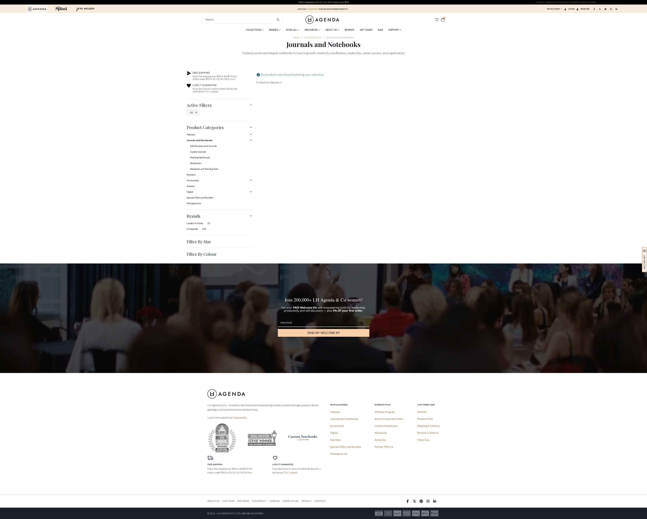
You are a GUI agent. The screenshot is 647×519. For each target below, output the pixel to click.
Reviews (349, 30)
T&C (207, 91)
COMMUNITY (312, 9)
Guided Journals (198, 151)
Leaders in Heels (195, 223)
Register (585, 9)
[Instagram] (611, 9)
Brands (273, 30)
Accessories (193, 180)
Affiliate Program (385, 411)
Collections (253, 30)
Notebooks (195, 163)
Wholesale (381, 432)
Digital (190, 191)
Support (394, 30)
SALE (380, 30)
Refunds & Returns (427, 432)
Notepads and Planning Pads (204, 168)
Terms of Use (290, 500)
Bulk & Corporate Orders (389, 418)
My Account (553, 9)
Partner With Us (384, 446)
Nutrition (191, 174)
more (232, 79)
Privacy (306, 500)
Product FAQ (425, 418)
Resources (311, 30)
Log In (571, 9)
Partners (243, 500)
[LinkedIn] (616, 9)
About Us (331, 30)
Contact (320, 500)
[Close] (644, 250)
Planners (191, 134)
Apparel (190, 186)
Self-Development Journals (203, 146)
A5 (191, 112)
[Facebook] (594, 9)
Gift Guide (366, 30)
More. (250, 472)
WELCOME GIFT (644, 262)
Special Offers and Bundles (200, 197)
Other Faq (423, 439)
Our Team (228, 500)
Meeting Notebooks (200, 157)
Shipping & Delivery (428, 425)
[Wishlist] (436, 19)
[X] (599, 9)
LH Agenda (192, 228)
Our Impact (259, 500)
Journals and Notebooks (200, 140)
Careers (274, 500)
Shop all (291, 30)
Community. (240, 417)
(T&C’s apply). (290, 472)
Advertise (380, 439)
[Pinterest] (605, 9)
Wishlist (422, 411)
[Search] (278, 19)
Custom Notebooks (386, 425)
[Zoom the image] (37, 8)
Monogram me (194, 203)
